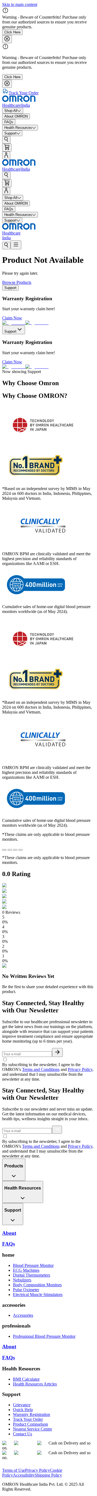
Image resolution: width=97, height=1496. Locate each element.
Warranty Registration (31, 1414)
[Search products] (6, 140)
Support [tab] (10, 288)
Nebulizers (22, 1280)
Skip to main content (19, 4)
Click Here (12, 32)
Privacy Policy (80, 1069)
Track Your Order (28, 1419)
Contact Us (22, 1434)
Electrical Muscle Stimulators (38, 1294)
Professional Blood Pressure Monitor (44, 1336)
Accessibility (24, 1475)
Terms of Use (13, 1470)
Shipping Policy (48, 1475)
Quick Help (23, 1409)
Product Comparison (30, 1424)
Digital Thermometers (31, 1275)
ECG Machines (26, 1270)
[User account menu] (6, 155)
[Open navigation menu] (16, 244)
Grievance (21, 1404)
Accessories (23, 1315)
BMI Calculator (26, 1379)
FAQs (8, 1357)
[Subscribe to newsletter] (57, 1052)
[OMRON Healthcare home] (19, 1465)
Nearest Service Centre (32, 1429)
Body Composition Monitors (37, 1285)
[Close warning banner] (7, 39)
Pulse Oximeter (26, 1289)
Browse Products (16, 282)
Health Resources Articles (35, 1384)
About (9, 1346)
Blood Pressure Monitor (33, 1265)
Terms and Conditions (41, 1069)
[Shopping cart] (7, 147)
